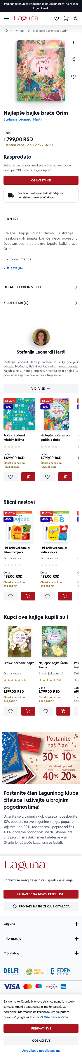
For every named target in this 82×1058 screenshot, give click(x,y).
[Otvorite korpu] (66, 18)
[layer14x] (63, 986)
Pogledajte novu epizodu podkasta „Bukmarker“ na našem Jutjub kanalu (41, 6)
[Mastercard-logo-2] (27, 986)
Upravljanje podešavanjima (41, 1051)
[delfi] (11, 971)
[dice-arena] (35, 971)
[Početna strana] (27, 19)
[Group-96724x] (51, 986)
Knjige (20, 31)
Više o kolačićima (56, 1017)
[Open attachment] (73, 43)
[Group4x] (38, 986)
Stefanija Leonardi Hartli (22, 119)
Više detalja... (13, 268)
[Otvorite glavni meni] (6, 18)
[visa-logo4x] (11, 986)
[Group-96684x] (60, 971)
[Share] (72, 59)
